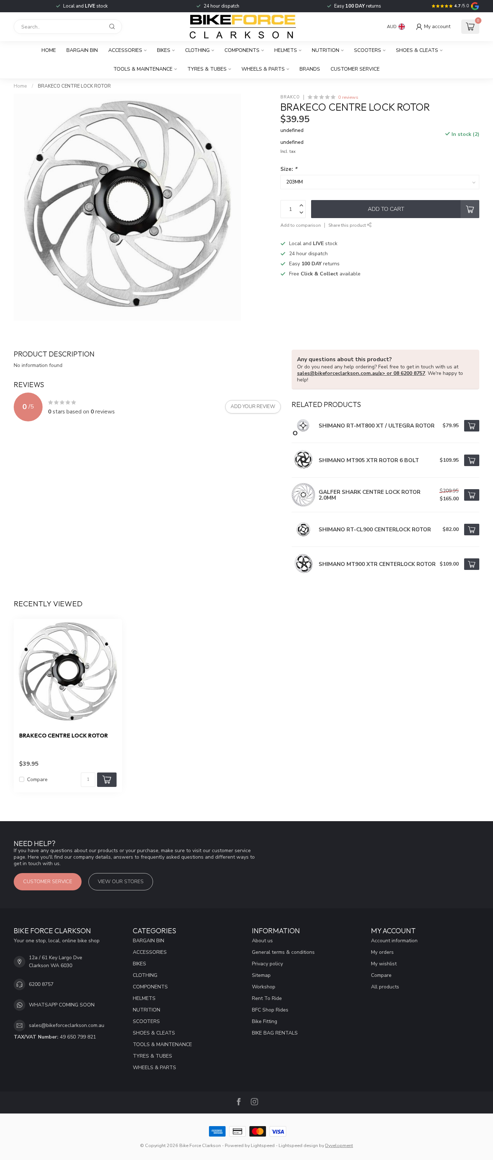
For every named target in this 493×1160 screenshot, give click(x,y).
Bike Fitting (264, 1021)
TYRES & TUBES (207, 69)
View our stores (121, 881)
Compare (37, 779)
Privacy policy (267, 963)
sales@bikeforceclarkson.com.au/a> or (345, 373)
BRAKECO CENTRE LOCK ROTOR (74, 86)
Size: (288, 169)
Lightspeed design (298, 1145)
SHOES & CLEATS (417, 50)
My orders (382, 952)
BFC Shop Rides (270, 1009)
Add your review (253, 406)
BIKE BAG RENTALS (275, 1033)
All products (385, 986)
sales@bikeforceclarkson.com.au (66, 1025)
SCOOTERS (367, 50)
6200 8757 (41, 984)
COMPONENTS (241, 50)
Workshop (263, 986)
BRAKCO (290, 97)
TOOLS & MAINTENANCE (143, 69)
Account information (394, 940)
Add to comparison (300, 225)
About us (262, 940)
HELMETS (285, 50)
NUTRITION (325, 50)
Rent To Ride (267, 998)
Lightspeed (263, 1145)
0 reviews (348, 97)
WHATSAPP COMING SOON (62, 1004)
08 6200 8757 (409, 373)
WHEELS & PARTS (263, 69)
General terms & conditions (283, 952)
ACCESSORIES (125, 50)
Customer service (355, 69)
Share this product (347, 225)
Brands (310, 69)
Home (49, 50)
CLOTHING (197, 50)
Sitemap (261, 975)
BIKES (163, 50)
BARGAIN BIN (82, 50)
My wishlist (384, 963)
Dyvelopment (339, 1145)
